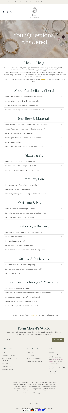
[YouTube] (64, 367)
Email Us (55, 359)
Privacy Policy (6, 366)
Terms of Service (7, 369)
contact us (33, 315)
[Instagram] (59, 367)
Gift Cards (30, 355)
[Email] (55, 372)
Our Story (30, 353)
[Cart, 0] (3, 12)
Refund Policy (6, 363)
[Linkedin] (51, 372)
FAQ (3, 353)
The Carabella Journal (34, 358)
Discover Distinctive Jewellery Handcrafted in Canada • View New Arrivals (34, 2)
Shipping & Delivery (8, 355)
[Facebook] (51, 367)
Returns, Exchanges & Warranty (9, 359)
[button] (65, 12)
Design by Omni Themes (43, 408)
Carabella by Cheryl (28, 408)
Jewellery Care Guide (34, 361)
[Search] (11, 12)
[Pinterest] (55, 367)
